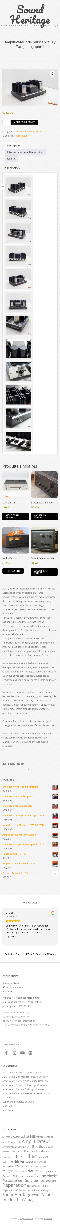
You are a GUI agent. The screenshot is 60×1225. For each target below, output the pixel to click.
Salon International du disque (35, 1190)
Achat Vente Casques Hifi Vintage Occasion (24, 1085)
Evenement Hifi (8, 1157)
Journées (41, 1161)
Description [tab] (13, 145)
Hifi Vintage (23, 1161)
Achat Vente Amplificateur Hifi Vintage (21, 1072)
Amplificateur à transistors (27, 131)
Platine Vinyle (45, 1175)
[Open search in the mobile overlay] (30, 769)
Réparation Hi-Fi (38, 1186)
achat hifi (28, 1136)
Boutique (40, 1146)
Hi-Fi (20, 1156)
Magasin (9, 1170)
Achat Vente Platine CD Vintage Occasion (23, 1089)
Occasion (7, 1176)
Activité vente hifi (11, 1142)
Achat (17, 1136)
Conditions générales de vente (18, 1101)
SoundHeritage (16, 1194)
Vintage (30, 1199)
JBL (34, 1162)
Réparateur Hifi (47, 1180)
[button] (52, 74)
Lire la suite (13, 570)
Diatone (5, 1152)
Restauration (12, 1180)
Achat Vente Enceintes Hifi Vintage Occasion (25, 1076)
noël (54, 1171)
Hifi (28, 1156)
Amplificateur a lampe (14, 1146)
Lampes (33, 1166)
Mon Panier (8, 1105)
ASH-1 (29, 1147)
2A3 (3, 1137)
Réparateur (30, 1180)
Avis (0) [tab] (11, 158)
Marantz (22, 1171)
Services (6, 1097)
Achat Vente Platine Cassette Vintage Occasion (26, 1093)
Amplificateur (20, 135)
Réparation (14, 1185)
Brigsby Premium (26, 1218)
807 (12, 1137)
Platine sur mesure (23, 1176)
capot (51, 1146)
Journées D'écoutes (15, 1166)
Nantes (33, 1170)
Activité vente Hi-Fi (46, 1136)
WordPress (48, 1218)
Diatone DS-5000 (17, 1152)
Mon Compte (9, 1109)
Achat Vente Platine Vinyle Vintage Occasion (25, 1080)
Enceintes (42, 1151)
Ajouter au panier (24, 122)
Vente (36, 1194)
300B (8, 1137)
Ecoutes (29, 1151)
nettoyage (46, 1171)
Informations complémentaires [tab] (25, 152)
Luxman (43, 1166)
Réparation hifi (10, 1190)
